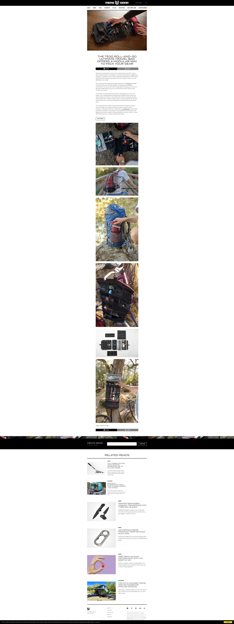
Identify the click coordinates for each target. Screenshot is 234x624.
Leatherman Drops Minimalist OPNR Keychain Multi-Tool (131, 532)
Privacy (109, 614)
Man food (122, 8)
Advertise (110, 612)
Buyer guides (143, 8)
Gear (88, 8)
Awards (109, 617)
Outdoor (109, 481)
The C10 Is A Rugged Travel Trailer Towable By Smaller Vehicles (132, 585)
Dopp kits (129, 83)
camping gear (126, 109)
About (109, 608)
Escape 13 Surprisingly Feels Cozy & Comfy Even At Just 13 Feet (116, 485)
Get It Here (100, 118)
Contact (109, 610)
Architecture (131, 8)
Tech (100, 8)
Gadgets (107, 8)
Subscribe (142, 443)
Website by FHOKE (90, 613)
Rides (94, 8)
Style (114, 8)
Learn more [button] (97, 622)
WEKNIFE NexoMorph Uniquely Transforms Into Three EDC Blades (132, 505)
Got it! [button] (228, 622)
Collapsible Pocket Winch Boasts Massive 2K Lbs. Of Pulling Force (116, 466)
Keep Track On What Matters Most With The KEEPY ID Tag (130, 558)
